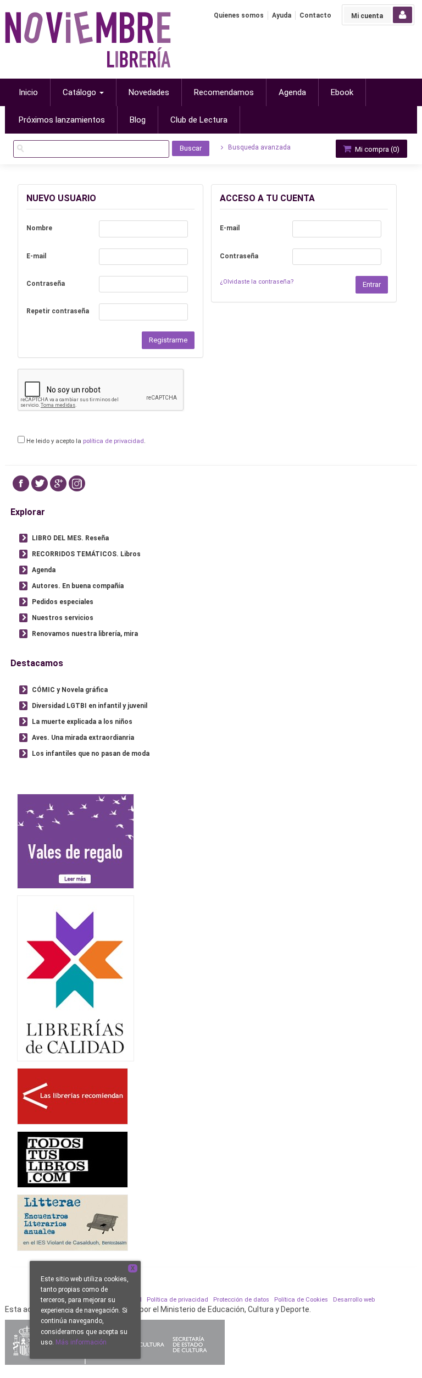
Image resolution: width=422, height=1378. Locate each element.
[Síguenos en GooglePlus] (58, 483)
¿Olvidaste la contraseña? (256, 282)
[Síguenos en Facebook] (21, 483)
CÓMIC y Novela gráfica (70, 690)
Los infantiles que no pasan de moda (90, 753)
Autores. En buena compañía (78, 586)
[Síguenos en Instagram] (77, 483)
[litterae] (72, 1222)
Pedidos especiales (62, 602)
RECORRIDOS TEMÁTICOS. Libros (86, 554)
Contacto (315, 15)
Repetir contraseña (57, 311)
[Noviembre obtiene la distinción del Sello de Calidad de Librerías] (75, 978)
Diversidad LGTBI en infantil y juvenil (89, 706)
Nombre (39, 228)
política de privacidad (113, 441)
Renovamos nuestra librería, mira (85, 634)
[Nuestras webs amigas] (72, 1095)
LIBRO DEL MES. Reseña (70, 538)
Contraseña (45, 283)
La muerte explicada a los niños (82, 722)
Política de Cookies (301, 1299)
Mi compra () (376, 149)
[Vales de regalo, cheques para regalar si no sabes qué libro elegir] (75, 840)
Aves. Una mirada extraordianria (83, 737)
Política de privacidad (177, 1299)
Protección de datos (241, 1299)
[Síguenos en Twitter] (39, 483)
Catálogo (80, 92)
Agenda (43, 570)
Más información (81, 1342)
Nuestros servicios (62, 618)
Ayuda (281, 15)
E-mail (36, 256)
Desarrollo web (354, 1299)
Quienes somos (239, 15)
